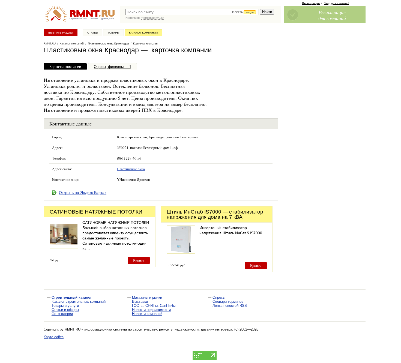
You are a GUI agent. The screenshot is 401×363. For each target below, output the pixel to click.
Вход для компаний (336, 3)
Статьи (92, 32)
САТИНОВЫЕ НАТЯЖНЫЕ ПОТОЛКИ (96, 212)
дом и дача (107, 18)
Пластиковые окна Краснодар (108, 43)
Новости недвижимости (151, 310)
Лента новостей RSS (230, 306)
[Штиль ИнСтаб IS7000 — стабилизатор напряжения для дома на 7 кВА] (181, 252)
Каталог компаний (143, 32)
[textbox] (192, 12)
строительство (78, 18)
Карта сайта (54, 337)
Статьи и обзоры (65, 310)
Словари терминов (228, 301)
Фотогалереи (62, 314)
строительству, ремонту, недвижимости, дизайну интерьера (182, 329)
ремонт (94, 18)
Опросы (219, 297)
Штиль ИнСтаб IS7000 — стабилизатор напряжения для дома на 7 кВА (215, 214)
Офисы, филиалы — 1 (112, 67)
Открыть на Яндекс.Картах (82, 192)
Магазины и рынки (147, 297)
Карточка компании (65, 67)
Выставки (140, 301)
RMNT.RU (50, 43)
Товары (113, 32)
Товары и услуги (65, 306)
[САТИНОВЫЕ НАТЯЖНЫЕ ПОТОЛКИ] (64, 247)
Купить (138, 260)
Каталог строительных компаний (79, 301)
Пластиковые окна (131, 168)
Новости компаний (147, 314)
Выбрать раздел (60, 32)
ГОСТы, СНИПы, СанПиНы (153, 306)
